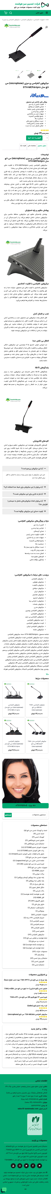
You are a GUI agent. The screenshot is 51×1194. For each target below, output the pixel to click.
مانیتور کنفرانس (39, 928)
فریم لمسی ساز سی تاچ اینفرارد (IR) (32, 864)
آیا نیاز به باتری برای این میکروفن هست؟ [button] (28, 494)
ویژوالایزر (41, 911)
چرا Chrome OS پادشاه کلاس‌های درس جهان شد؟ (29, 1047)
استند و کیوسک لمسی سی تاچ (37, 830)
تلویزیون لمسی (39, 961)
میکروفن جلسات (9, 644)
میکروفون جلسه (20, 653)
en (25, 1189)
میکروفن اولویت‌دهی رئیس (18, 641)
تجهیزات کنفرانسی (39, 20)
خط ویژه (32, 805)
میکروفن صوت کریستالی (29, 647)
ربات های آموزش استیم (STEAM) (32, 850)
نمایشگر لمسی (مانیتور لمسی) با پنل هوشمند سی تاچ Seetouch (25, 1146)
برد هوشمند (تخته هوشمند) (35, 944)
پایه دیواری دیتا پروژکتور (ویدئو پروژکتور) (30, 877)
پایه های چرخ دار (38, 884)
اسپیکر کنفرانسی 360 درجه (35, 918)
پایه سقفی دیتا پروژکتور (36, 881)
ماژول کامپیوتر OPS (37, 901)
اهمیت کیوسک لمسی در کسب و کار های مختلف (31, 1064)
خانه (47, 20)
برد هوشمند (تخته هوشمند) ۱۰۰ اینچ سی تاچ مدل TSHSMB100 (25, 1160)
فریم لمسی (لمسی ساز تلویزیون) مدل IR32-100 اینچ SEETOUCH (25, 1150)
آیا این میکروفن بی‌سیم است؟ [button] (32, 468)
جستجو (8, 815)
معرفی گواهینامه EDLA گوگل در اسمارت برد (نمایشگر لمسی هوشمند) (24, 1054)
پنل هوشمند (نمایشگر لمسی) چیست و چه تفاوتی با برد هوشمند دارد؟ (24, 1057)
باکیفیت (30, 171)
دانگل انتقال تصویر (38, 887)
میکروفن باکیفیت (33, 644)
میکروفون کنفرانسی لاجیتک (31, 669)
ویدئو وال (41, 954)
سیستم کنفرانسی (38, 924)
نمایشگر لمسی (39, 965)
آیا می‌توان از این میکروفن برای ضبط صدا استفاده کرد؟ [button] (24, 487)
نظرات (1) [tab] (23, 146)
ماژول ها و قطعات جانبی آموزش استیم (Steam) (27, 854)
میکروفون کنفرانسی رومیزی (27, 666)
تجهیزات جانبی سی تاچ (39, 867)
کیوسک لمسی (39, 837)
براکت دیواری (39, 874)
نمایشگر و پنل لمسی (40, 958)
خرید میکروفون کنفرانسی (34, 637)
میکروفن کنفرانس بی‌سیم (11, 650)
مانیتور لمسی (40, 931)
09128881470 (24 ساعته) (33, 1102)
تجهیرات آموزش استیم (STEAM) (35, 847)
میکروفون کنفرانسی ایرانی (33, 656)
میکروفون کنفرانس (26, 20)
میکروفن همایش (32, 653)
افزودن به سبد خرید (34, 138)
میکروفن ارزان (44, 641)
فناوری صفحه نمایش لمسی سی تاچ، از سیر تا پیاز (30, 1061)
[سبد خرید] (5, 13)
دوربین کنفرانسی (38, 921)
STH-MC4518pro (21, 165)
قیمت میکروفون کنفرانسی (17, 637)
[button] (46, 27)
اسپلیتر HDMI (39, 870)
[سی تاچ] (39, 96)
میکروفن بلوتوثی (21, 644)
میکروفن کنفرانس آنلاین (28, 650)
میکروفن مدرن (44, 653)
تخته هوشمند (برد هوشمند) (35, 948)
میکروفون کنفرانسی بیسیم (21, 660)
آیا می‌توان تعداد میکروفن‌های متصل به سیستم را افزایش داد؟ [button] (28, 503)
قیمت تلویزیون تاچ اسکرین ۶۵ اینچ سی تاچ (32, 1156)
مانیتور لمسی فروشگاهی (36, 840)
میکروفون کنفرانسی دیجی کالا (25, 663)
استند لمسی (40, 834)
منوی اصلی (39, 13)
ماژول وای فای (39, 904)
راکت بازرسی (40, 891)
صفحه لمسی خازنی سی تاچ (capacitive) (30, 860)
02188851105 (21, 805)
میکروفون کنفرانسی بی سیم (39, 660)
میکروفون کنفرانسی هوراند (12, 669)
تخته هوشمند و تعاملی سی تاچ (37, 938)
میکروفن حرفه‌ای (43, 647)
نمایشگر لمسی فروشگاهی (35, 844)
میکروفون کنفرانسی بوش (16, 656)
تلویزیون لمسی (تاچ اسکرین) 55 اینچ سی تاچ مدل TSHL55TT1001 (24, 1153)
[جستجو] (10, 13)
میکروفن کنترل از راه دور (11, 647)
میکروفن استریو (33, 641)
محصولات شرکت (41, 951)
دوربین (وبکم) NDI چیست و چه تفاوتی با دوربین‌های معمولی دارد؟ (24, 1041)
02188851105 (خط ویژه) (29, 1099)
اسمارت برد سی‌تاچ (38, 941)
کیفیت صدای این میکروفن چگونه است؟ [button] (29, 511)
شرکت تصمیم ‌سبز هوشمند (27, 4)
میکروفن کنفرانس (43, 650)
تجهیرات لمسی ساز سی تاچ (38, 857)
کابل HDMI (40, 897)
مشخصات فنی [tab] (32, 146)
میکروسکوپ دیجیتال (37, 908)
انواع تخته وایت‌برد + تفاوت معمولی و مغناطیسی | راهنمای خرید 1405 (23, 1037)
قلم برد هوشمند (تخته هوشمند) (33, 894)
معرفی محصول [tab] (42, 146)
